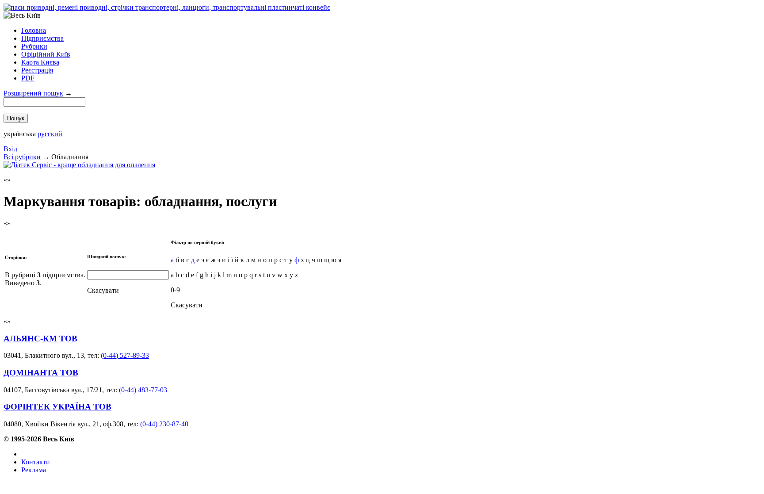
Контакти (35, 462)
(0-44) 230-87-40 (164, 424)
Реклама (33, 470)
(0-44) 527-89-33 (125, 355)
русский (50, 134)
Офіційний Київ (45, 54)
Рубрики (34, 46)
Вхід (10, 149)
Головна (33, 30)
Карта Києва (40, 62)
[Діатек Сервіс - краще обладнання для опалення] (79, 164)
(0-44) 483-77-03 (143, 390)
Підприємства (42, 38)
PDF (27, 78)
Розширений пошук (33, 93)
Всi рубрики (22, 157)
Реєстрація (37, 70)
